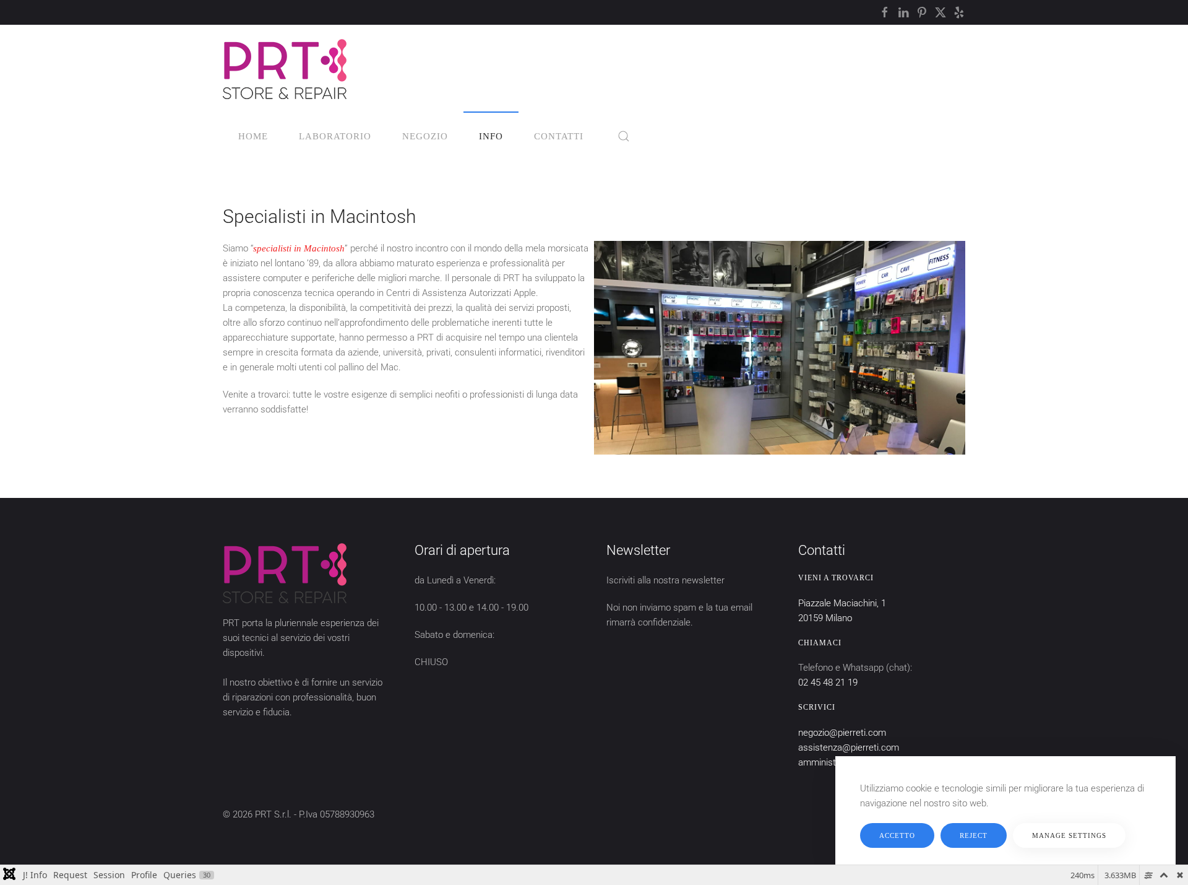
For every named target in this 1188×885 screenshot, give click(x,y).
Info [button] (491, 136)
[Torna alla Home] (284, 68)
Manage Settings (1069, 835)
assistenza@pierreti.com (848, 747)
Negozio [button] (425, 136)
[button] (624, 136)
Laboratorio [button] (335, 136)
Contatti (558, 136)
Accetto (897, 835)
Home (253, 136)
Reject (974, 835)
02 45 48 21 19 (828, 682)
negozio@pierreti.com (842, 732)
